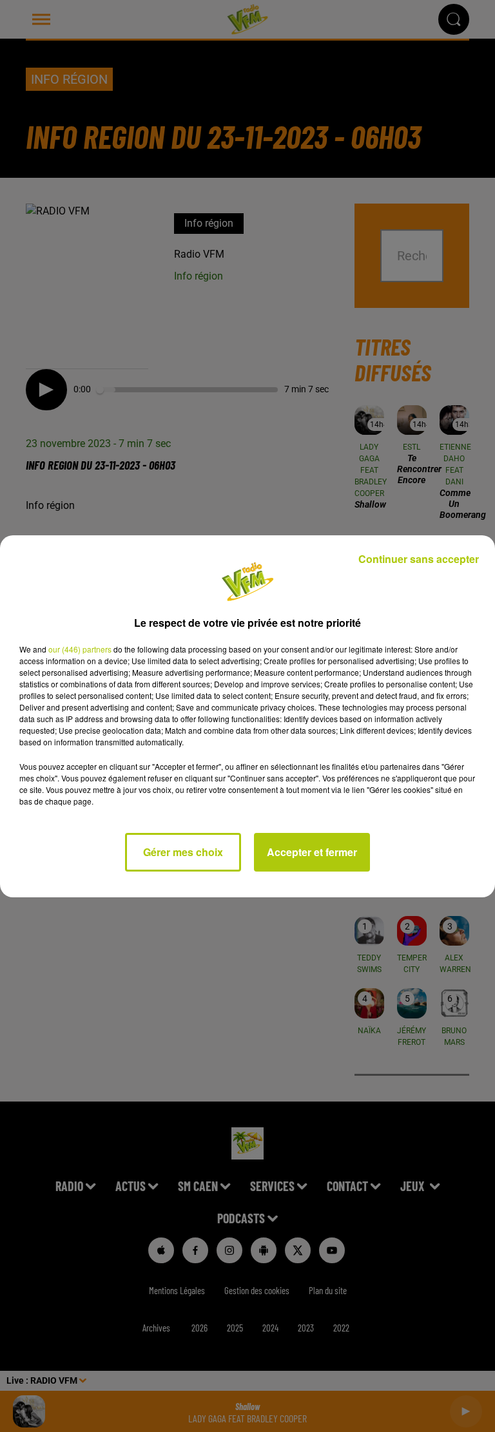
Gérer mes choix (183, 852)
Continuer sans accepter (418, 558)
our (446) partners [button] (80, 649)
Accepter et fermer (312, 852)
